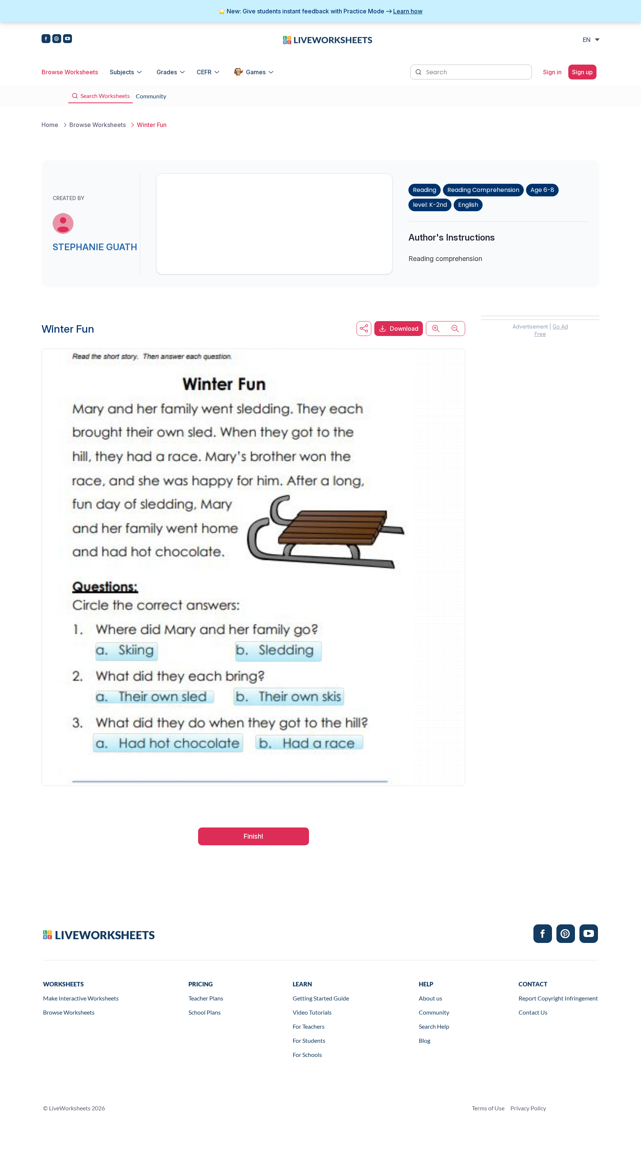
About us (430, 998)
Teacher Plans (205, 998)
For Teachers (309, 1026)
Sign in (552, 72)
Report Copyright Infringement (558, 998)
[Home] (327, 39)
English (468, 204)
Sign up (582, 72)
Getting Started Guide (321, 998)
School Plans (204, 1012)
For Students (309, 1040)
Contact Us (533, 1012)
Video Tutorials (312, 1012)
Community (434, 1012)
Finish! (253, 836)
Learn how (408, 11)
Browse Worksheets (70, 72)
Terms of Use (488, 1107)
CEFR (204, 72)
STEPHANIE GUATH (95, 247)
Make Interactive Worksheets (81, 998)
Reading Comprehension (483, 190)
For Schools (307, 1054)
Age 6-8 (542, 190)
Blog (424, 1040)
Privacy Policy (528, 1107)
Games (256, 72)
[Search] (419, 71)
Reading (424, 190)
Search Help (434, 1026)
